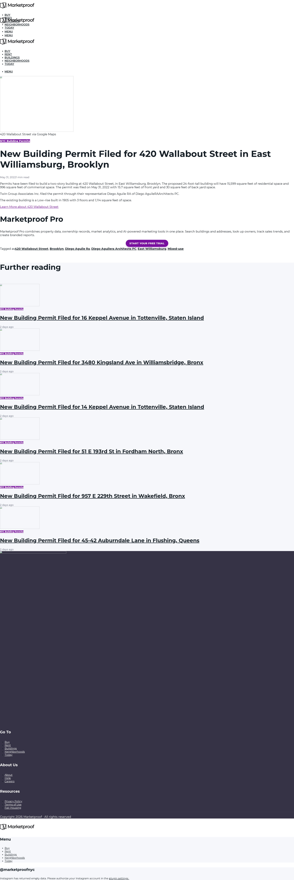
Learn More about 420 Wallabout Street (29, 207)
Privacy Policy (13, 801)
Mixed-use (176, 248)
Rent (8, 54)
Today (9, 27)
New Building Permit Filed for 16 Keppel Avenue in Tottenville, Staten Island (102, 318)
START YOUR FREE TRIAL (147, 243)
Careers (9, 781)
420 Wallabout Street (31, 248)
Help (8, 778)
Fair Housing (13, 807)
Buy (7, 51)
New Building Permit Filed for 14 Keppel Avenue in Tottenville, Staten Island (102, 407)
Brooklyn (57, 248)
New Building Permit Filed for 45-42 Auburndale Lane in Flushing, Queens (99, 540)
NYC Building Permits (15, 141)
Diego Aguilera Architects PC (113, 248)
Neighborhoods (17, 60)
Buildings (12, 57)
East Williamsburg (152, 248)
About (9, 774)
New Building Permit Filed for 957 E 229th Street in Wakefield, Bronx (92, 496)
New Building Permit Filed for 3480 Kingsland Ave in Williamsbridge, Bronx (101, 362)
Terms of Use (13, 804)
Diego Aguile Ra (77, 248)
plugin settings (119, 878)
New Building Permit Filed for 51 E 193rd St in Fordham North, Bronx (91, 451)
